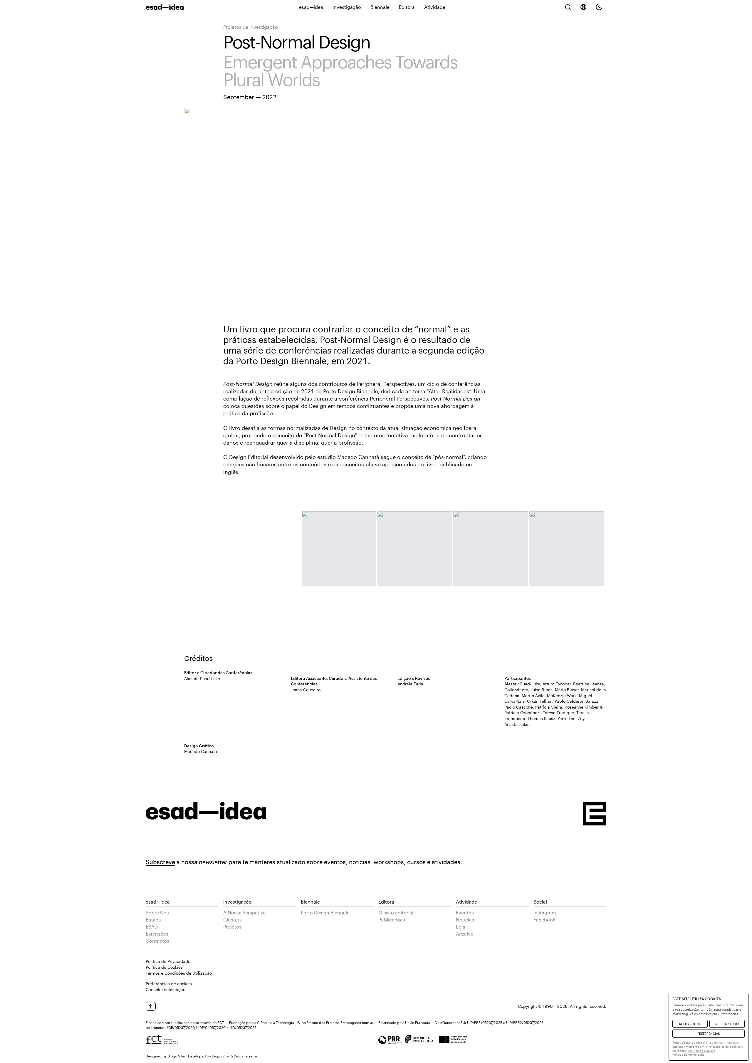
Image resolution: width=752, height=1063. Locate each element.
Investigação (347, 7)
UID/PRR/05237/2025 (484, 1022)
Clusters (232, 919)
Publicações (391, 919)
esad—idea (311, 7)
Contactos (157, 940)
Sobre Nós (157, 912)
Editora (407, 7)
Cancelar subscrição (165, 989)
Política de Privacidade (168, 961)
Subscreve (160, 861)
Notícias (465, 919)
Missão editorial (395, 912)
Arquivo (465, 933)
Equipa (153, 919)
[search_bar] (567, 7)
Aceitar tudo (690, 1024)
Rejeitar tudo (727, 1024)
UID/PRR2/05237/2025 (524, 1022)
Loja (460, 926)
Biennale (380, 7)
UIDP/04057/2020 (211, 1027)
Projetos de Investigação (250, 27)
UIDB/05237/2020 (179, 1027)
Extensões (157, 933)
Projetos (232, 926)
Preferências (708, 1033)
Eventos (465, 912)
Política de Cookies (164, 967)
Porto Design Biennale (325, 912)
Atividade (434, 7)
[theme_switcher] (599, 7)
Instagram (544, 912)
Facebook (544, 919)
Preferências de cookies (169, 983)
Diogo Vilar (176, 1056)
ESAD (152, 926)
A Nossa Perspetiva (244, 912)
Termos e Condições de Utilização (179, 973)
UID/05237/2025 (242, 1027)
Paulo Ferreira (245, 1056)
